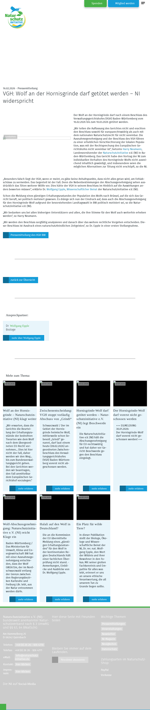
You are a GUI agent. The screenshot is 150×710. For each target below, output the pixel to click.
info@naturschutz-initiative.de (27, 657)
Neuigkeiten (109, 644)
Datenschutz (109, 649)
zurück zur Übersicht (23, 280)
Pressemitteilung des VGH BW (28, 235)
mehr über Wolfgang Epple (26, 337)
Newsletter (108, 634)
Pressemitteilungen (113, 624)
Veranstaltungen (112, 629)
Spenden (97, 3)
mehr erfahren (25, 488)
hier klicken (23, 664)
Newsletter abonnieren (73, 659)
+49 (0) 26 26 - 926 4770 (30, 645)
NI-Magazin (108, 639)
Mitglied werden (125, 3)
